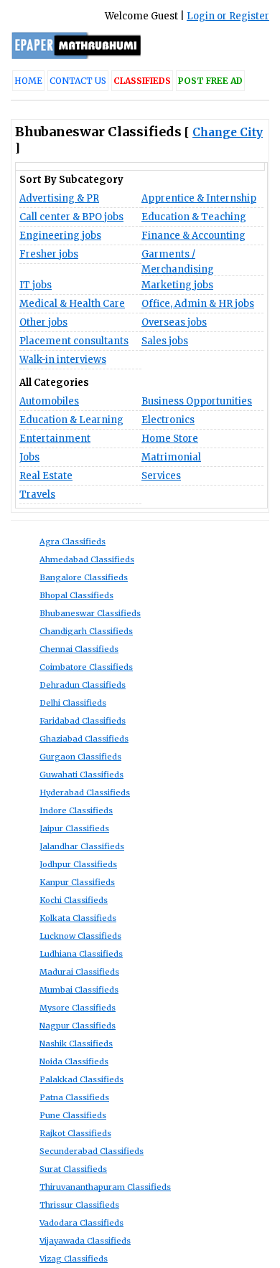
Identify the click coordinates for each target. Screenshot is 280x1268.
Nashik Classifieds (76, 1043)
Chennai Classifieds (78, 649)
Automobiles (49, 401)
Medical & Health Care (72, 304)
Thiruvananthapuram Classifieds (105, 1187)
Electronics (168, 420)
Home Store (169, 438)
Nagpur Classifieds (77, 1026)
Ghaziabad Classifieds (84, 739)
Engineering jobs (60, 236)
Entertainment (54, 438)
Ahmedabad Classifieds (86, 559)
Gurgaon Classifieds (80, 757)
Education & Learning (71, 420)
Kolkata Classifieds (77, 918)
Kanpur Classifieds (77, 882)
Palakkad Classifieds (81, 1079)
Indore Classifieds (76, 810)
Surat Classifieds (73, 1169)
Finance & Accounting (193, 236)
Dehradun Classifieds (82, 685)
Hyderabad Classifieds (84, 792)
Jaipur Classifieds (74, 828)
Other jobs (43, 322)
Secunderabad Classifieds (91, 1151)
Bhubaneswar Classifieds (90, 613)
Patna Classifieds (74, 1097)
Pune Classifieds (72, 1115)
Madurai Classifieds (79, 972)
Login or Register (228, 16)
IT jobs (35, 285)
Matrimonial (171, 457)
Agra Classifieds (72, 541)
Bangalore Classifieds (83, 577)
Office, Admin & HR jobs (197, 304)
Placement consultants (74, 341)
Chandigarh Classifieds (86, 631)
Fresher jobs (48, 254)
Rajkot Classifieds (75, 1133)
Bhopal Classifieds (76, 595)
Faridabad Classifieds (82, 721)
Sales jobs (164, 341)
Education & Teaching (193, 217)
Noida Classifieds (73, 1061)
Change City (227, 132)
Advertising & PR (59, 198)
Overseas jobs (174, 322)
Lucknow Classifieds (80, 936)
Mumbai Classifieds (78, 990)
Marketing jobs (177, 285)
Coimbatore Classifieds (86, 667)
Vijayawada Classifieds (85, 1241)
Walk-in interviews (62, 360)
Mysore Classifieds (77, 1008)
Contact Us (78, 80)
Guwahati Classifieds (81, 775)
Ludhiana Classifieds (81, 954)
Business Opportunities (196, 401)
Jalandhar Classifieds (81, 846)
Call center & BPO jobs (71, 217)
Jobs (29, 457)
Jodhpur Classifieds (78, 864)
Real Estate (46, 476)
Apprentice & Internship (198, 198)
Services (161, 476)
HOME (28, 80)
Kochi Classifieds (73, 900)
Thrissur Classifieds (79, 1205)
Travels (37, 494)
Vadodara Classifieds (81, 1223)
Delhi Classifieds (72, 703)
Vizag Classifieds (73, 1259)
